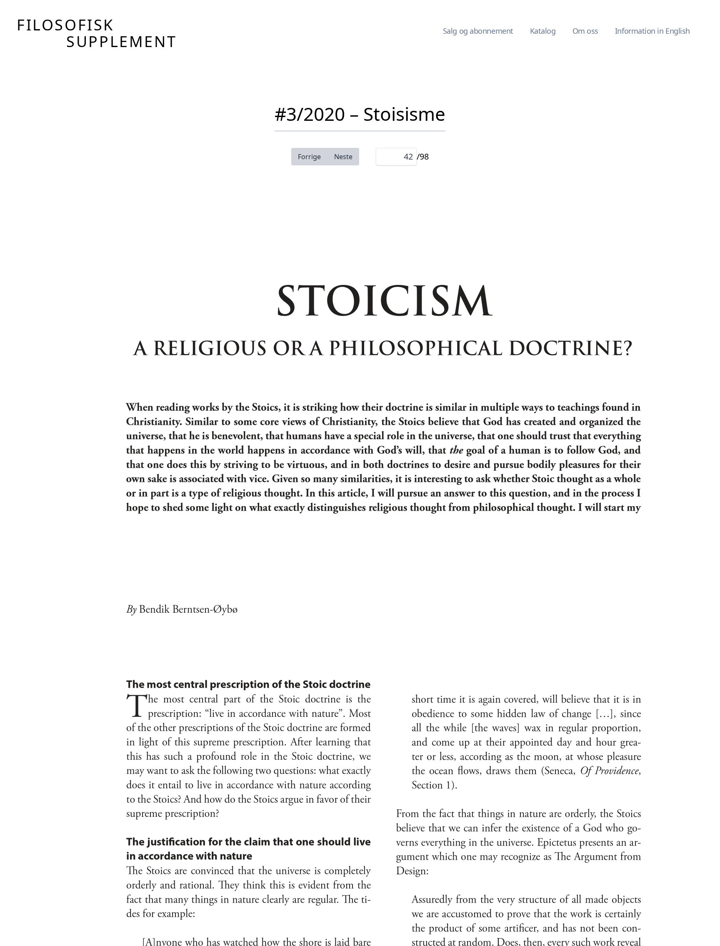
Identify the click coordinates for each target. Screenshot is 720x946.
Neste (343, 156)
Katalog (543, 31)
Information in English (652, 31)
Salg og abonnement (478, 31)
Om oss (585, 31)
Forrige (309, 156)
